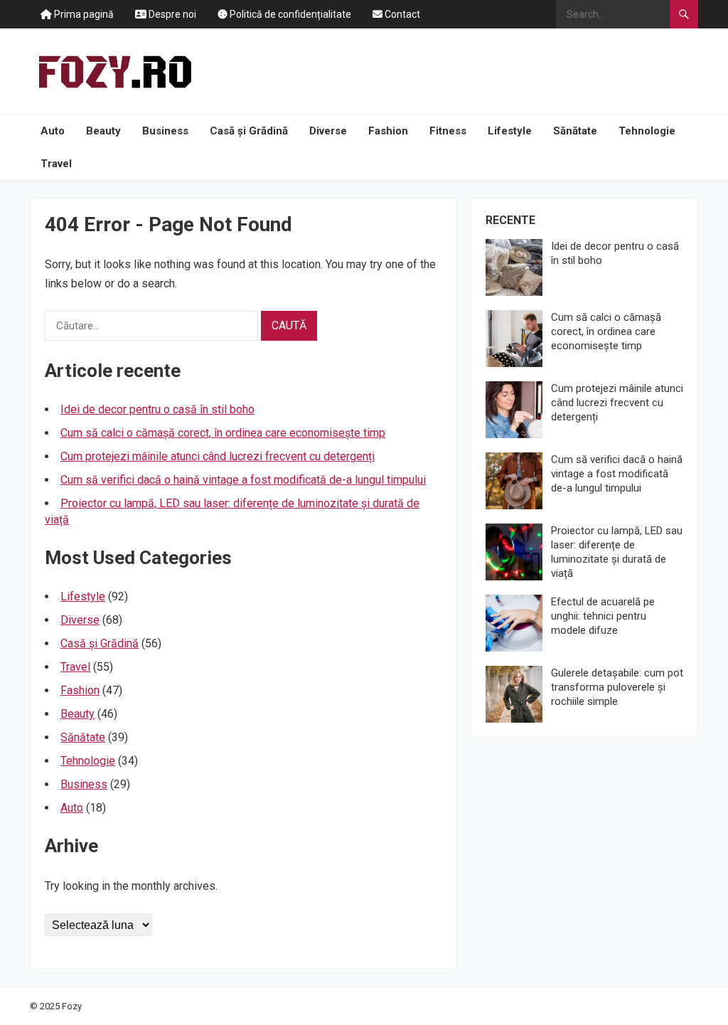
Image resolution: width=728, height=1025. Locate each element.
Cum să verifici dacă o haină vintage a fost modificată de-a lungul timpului (243, 480)
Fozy (72, 1006)
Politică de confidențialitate (289, 14)
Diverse (328, 130)
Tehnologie (647, 130)
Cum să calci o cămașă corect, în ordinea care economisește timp (222, 433)
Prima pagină (83, 14)
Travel (56, 163)
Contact (401, 14)
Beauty (103, 130)
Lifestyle (510, 130)
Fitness (447, 130)
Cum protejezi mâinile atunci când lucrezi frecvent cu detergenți (217, 456)
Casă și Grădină (249, 130)
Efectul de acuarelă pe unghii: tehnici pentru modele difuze (603, 616)
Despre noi (171, 14)
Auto (53, 130)
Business (165, 130)
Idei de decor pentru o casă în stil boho (157, 409)
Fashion (388, 130)
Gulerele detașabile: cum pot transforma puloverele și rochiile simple (617, 687)
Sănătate (575, 130)
